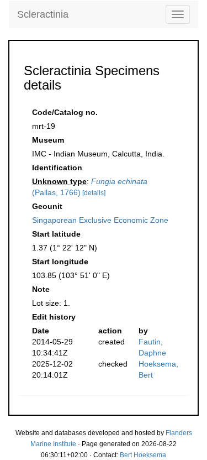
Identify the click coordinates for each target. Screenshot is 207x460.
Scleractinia (42, 14)
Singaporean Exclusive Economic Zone (100, 220)
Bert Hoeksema (143, 455)
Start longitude (60, 261)
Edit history (54, 316)
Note (41, 289)
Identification (57, 167)
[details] (93, 193)
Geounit (47, 206)
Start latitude (56, 233)
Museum (48, 139)
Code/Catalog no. (65, 112)
